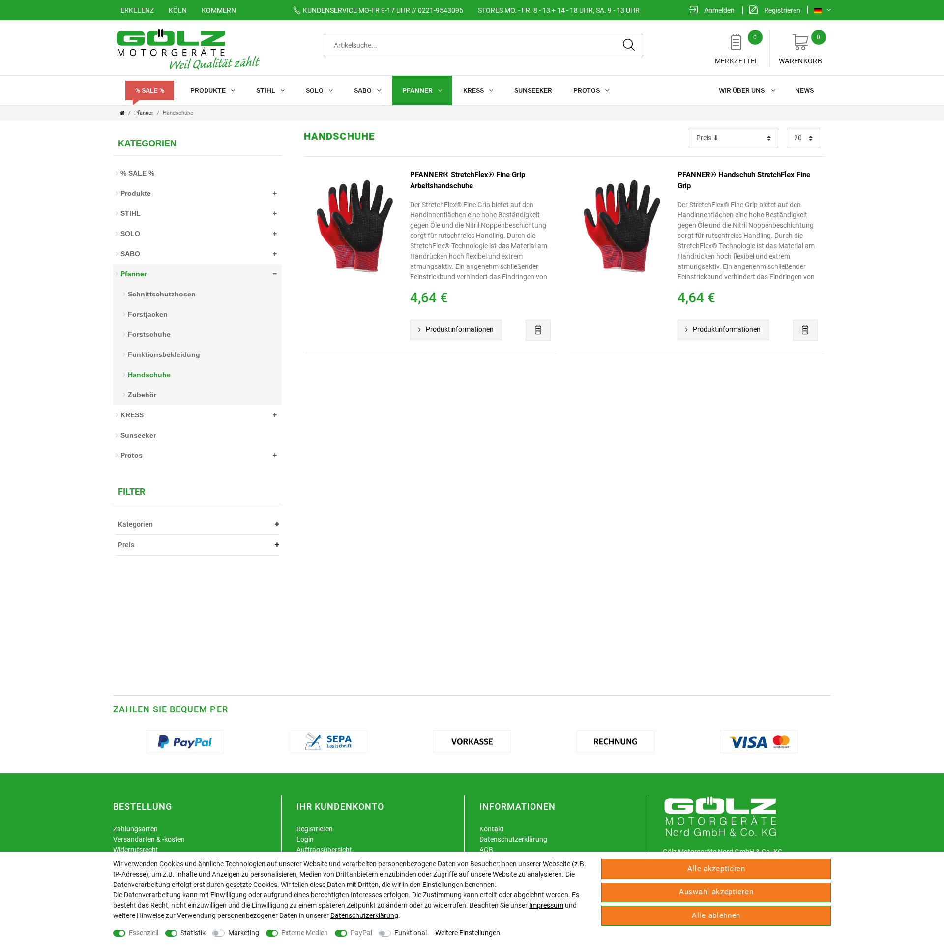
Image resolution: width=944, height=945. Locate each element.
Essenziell (143, 933)
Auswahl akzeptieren (716, 891)
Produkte (208, 90)
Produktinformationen (460, 329)
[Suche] (629, 45)
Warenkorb (800, 49)
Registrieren (314, 829)
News (804, 90)
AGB (486, 850)
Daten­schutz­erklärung (364, 915)
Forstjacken (148, 314)
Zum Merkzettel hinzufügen (538, 330)
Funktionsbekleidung (164, 354)
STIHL (265, 90)
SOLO (315, 90)
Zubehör (142, 395)
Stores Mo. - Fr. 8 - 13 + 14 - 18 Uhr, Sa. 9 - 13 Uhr (559, 10)
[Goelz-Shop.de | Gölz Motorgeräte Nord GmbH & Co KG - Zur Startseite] (187, 48)
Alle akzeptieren (716, 868)
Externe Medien (304, 933)
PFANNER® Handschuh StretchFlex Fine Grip (744, 180)
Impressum (546, 905)
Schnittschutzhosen (162, 294)
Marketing (243, 933)
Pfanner (417, 90)
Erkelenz (137, 10)
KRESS (473, 90)
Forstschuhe (149, 334)
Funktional (410, 933)
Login (305, 839)
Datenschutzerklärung (513, 839)
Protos (586, 90)
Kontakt (491, 829)
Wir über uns (742, 90)
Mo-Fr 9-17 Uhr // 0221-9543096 (383, 10)
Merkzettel (737, 49)
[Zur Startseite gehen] (122, 113)
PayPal (361, 933)
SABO (363, 90)
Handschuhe (149, 375)
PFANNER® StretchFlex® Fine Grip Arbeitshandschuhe (467, 180)
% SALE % (149, 90)
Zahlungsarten (135, 829)
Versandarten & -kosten (149, 839)
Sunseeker (533, 90)
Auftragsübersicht (324, 850)
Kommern (219, 10)
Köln (178, 10)
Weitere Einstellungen (467, 933)
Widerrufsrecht (135, 850)
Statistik (193, 933)
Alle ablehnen (716, 915)
